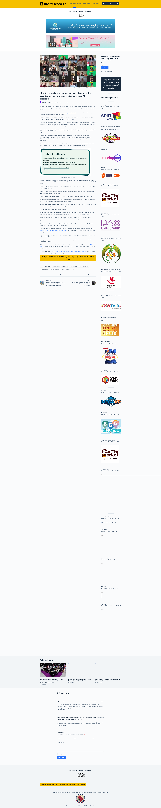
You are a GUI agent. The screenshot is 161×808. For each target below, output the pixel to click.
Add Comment (61, 742)
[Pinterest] (75, 275)
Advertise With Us (86, 3)
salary (62, 269)
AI (41, 266)
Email (102, 62)
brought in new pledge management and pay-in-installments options (69, 251)
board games (55, 266)
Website (92, 738)
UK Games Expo (105, 469)
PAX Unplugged (105, 213)
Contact (98, 3)
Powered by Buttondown (107, 71)
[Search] (120, 3)
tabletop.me (104, 149)
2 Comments (66, 102)
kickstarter (85, 266)
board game (47, 266)
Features (79, 3)
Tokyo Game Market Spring (108, 440)
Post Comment (61, 757)
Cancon (103, 237)
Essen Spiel (104, 105)
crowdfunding (64, 266)
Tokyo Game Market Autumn (108, 184)
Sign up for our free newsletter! (110, 3)
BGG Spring (104, 412)
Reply (102, 701)
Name (59, 738)
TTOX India (104, 529)
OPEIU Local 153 (55, 269)
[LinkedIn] (89, 275)
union (73, 269)
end (71, 266)
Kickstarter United (45, 269)
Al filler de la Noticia (62, 701)
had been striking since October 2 (68, 113)
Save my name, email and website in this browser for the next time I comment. (73, 754)
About (93, 3)
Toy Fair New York (105, 294)
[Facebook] (47, 275)
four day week (77, 266)
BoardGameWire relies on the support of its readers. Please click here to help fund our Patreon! (63, 784)
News (74, 3)
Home (71, 3)
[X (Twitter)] (61, 275)
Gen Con (103, 604)
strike (68, 269)
